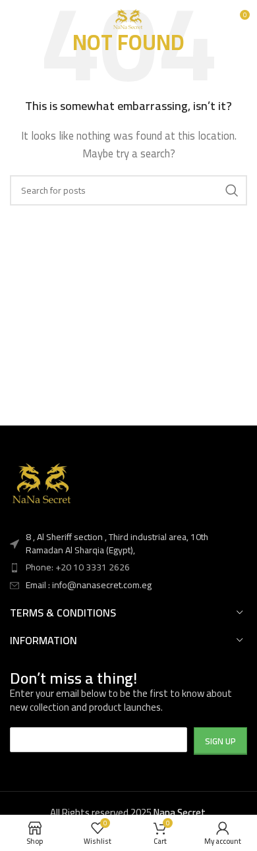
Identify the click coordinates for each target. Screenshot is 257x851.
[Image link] (43, 483)
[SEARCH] (232, 190)
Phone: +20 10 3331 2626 (78, 567)
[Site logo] (128, 18)
